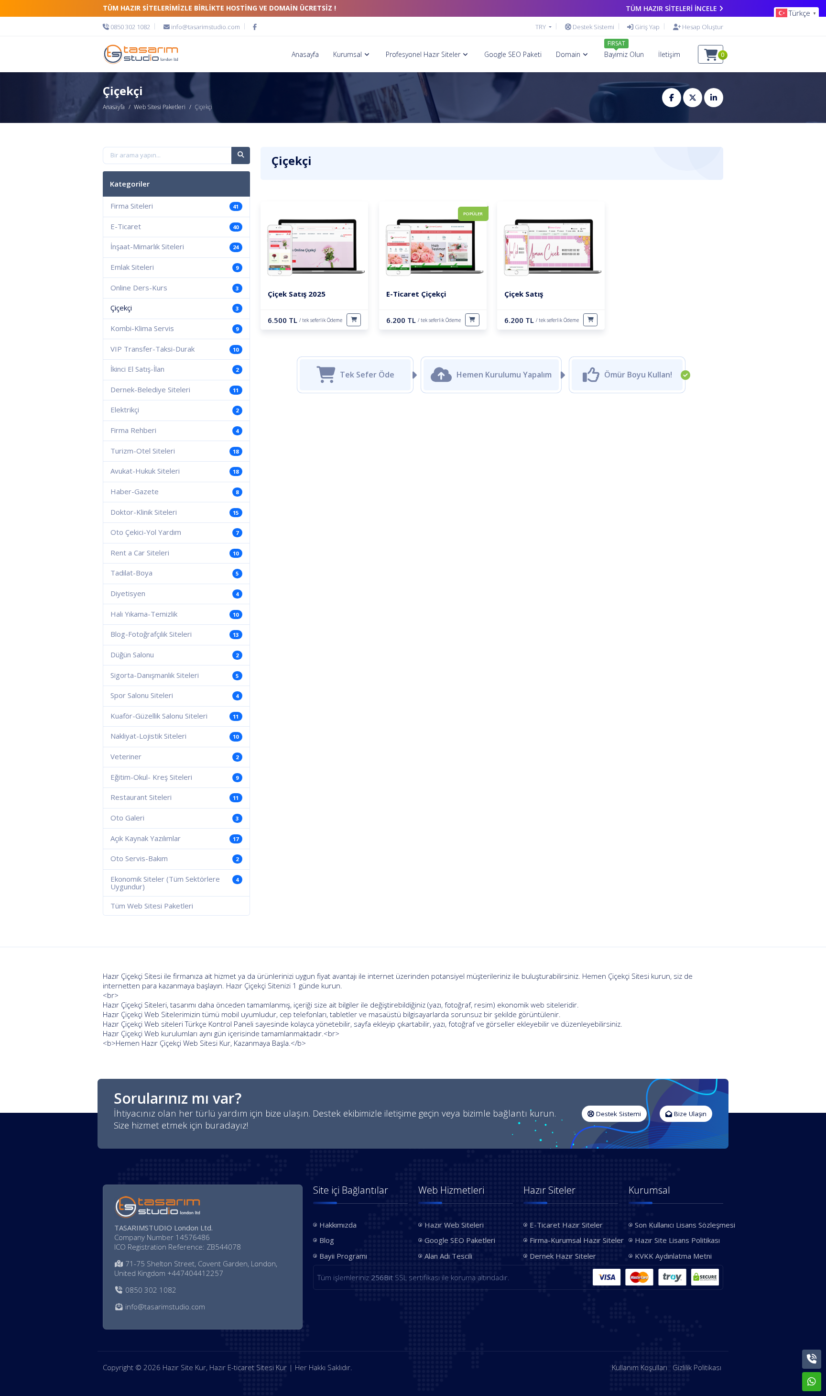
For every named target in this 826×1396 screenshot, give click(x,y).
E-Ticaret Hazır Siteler (566, 1225)
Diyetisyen (174, 593)
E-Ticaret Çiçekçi (416, 294)
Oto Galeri (174, 817)
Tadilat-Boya (174, 572)
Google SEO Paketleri (459, 1240)
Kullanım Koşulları (639, 1367)
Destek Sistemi (617, 1113)
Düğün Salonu (174, 654)
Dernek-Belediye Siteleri (174, 389)
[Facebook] (254, 26)
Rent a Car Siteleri (174, 552)
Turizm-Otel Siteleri (174, 450)
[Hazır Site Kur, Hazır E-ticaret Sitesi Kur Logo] (141, 54)
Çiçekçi (174, 307)
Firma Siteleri (174, 206)
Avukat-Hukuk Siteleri (174, 471)
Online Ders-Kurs (174, 287)
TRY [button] (541, 26)
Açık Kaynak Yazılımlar (174, 838)
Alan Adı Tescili (448, 1256)
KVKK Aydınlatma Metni (673, 1256)
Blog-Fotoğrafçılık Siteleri (174, 634)
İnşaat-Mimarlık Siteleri (174, 246)
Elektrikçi (174, 409)
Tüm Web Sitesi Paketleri (151, 905)
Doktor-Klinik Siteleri (174, 512)
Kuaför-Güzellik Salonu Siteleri (174, 715)
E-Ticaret (174, 226)
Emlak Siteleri (174, 267)
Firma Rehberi (174, 430)
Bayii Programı (343, 1256)
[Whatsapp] (811, 1381)
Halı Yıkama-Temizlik (174, 614)
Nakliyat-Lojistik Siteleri (174, 736)
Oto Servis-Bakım (174, 858)
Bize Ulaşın (689, 1113)
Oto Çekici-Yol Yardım (174, 532)
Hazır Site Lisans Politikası (677, 1240)
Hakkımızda (338, 1225)
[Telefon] (811, 1359)
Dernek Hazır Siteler (563, 1256)
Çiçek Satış (523, 294)
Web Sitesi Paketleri (159, 107)
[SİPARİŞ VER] (354, 319)
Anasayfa (114, 107)
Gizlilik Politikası (697, 1367)
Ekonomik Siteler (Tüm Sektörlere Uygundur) (174, 883)
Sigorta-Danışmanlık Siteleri (174, 675)
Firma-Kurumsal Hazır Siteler (574, 1240)
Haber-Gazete (174, 491)
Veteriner (174, 756)
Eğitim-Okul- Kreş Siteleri (174, 777)
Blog (326, 1240)
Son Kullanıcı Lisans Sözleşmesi (679, 1225)
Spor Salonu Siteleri (174, 695)
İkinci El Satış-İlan (174, 369)
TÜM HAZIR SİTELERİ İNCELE (671, 8)
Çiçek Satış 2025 (297, 294)
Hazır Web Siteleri (454, 1225)
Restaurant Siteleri (174, 797)
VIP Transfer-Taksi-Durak (174, 349)
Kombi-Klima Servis (174, 328)
